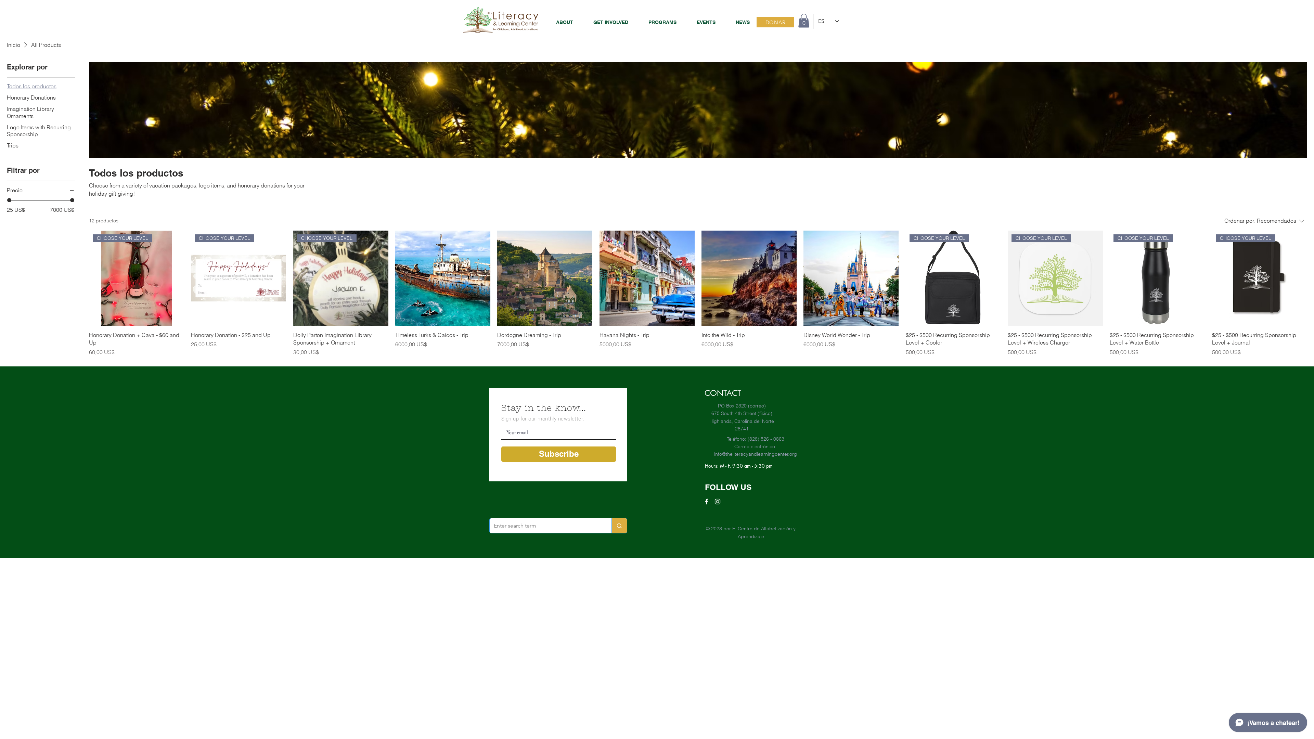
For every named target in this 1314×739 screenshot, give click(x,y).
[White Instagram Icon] (717, 501)
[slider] (9, 200)
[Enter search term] (619, 525)
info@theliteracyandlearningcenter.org (755, 454)
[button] (657, 22)
